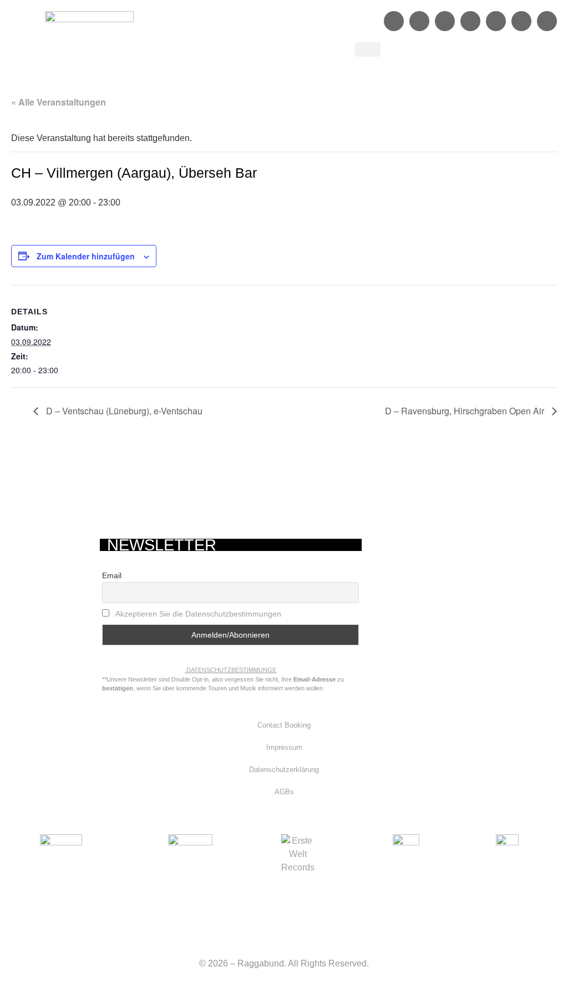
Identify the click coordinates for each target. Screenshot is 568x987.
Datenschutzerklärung (284, 769)
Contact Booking (284, 725)
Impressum (284, 747)
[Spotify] (445, 21)
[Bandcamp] (521, 21)
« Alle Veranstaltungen (58, 102)
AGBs (284, 792)
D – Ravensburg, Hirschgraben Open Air (465, 410)
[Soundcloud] (470, 21)
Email (111, 575)
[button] (368, 49)
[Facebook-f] (394, 21)
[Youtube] (496, 21)
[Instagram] (419, 21)
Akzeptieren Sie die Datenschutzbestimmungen (198, 613)
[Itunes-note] (547, 21)
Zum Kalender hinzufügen (86, 256)
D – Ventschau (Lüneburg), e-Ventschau (123, 410)
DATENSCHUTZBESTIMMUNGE (231, 670)
